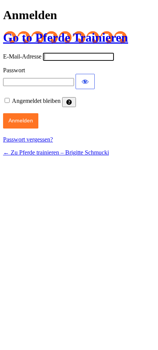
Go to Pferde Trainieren (65, 37)
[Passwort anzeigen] (85, 81)
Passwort (14, 70)
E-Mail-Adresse (22, 56)
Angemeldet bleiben (36, 101)
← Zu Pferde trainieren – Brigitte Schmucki (56, 152)
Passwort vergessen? (28, 139)
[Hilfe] (69, 102)
